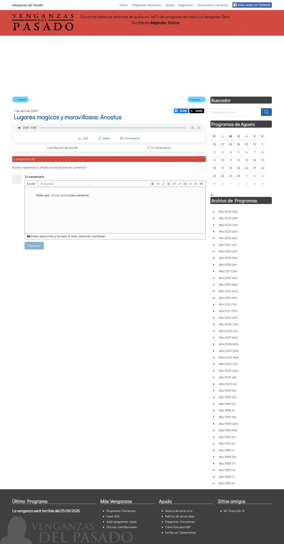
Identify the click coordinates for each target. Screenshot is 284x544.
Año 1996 (227, 410)
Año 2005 (229, 351)
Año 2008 (228, 331)
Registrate (186, 5)
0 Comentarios (160, 148)
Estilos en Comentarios (180, 532)
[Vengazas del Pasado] (43, 30)
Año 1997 (227, 404)
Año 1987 (227, 470)
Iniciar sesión (60, 195)
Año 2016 (228, 278)
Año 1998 (228, 397)
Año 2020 (228, 251)
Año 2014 (228, 291)
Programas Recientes (146, 5)
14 (254, 160)
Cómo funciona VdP (177, 527)
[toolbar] (177, 184)
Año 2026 (228, 211)
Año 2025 (228, 218)
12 (238, 160)
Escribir (31, 184)
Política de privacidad (179, 516)
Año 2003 (228, 364)
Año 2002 (229, 371)
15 (262, 160)
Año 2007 (228, 337)
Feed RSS (113, 516)
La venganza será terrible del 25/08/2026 (46, 510)
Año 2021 (228, 245)
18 (230, 168)
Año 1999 (227, 390)
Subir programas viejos (121, 522)
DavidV (73, 148)
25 (230, 176)
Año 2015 (228, 284)
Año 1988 (227, 463)
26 (238, 176)
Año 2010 (228, 317)
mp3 (85, 138)
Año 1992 (227, 437)
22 (262, 168)
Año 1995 (227, 417)
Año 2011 (228, 311)
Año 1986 (227, 477)
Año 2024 (228, 225)
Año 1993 (228, 430)
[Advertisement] (142, 65)
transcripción (132, 138)
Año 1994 (228, 424)
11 (230, 160)
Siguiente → (196, 99)
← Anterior (20, 99)
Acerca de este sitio (178, 511)
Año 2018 (228, 264)
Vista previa (47, 184)
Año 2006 (228, 344)
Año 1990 (227, 450)
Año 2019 (228, 258)
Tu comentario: (34, 177)
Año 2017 (228, 271)
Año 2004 (229, 357)
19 (238, 168)
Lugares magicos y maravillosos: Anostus (68, 117)
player (106, 138)
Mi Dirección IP (234, 511)
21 (254, 168)
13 (246, 160)
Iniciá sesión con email (212, 5)
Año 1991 (227, 443)
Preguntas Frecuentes (180, 522)
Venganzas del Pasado (27, 5)
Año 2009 (228, 324)
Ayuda (170, 5)
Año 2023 (228, 231)
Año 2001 (227, 377)
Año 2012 (228, 304)
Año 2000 (228, 384)
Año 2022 (228, 238)
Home (123, 5)
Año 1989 (227, 457)
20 (246, 168)
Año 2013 (228, 298)
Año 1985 (227, 483)
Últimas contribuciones (121, 527)
